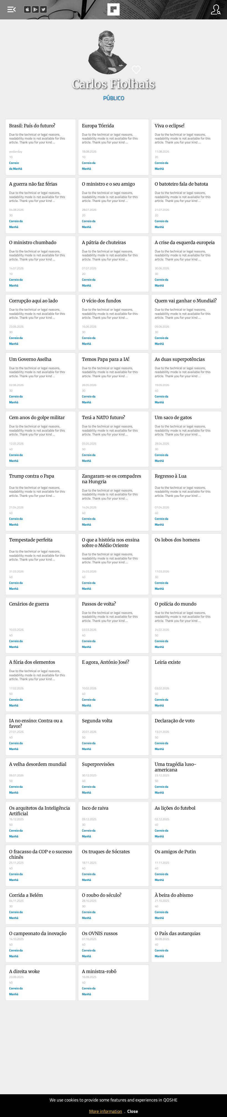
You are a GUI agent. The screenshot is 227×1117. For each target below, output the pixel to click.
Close (132, 1111)
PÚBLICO (113, 98)
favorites (98, 11)
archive (127, 11)
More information (105, 1111)
